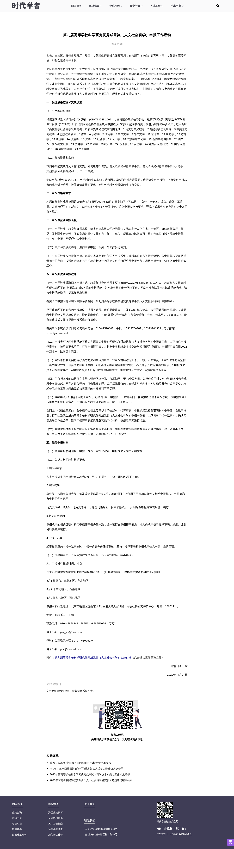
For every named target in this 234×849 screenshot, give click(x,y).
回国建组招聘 (19, 834)
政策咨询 (17, 812)
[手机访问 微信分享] (230, 842)
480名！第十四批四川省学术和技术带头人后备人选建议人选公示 (86, 768)
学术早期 (176, 5)
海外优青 (94, 5)
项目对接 (17, 823)
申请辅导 (17, 829)
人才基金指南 (55, 823)
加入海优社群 (55, 834)
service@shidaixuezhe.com (102, 828)
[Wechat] (160, 828)
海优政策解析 (55, 812)
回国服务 (76, 5)
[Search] (217, 5)
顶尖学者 (135, 5)
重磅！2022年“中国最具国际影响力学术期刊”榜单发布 (80, 762)
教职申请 (17, 818)
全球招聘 (114, 5)
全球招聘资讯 (55, 818)
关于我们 (89, 804)
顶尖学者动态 (55, 829)
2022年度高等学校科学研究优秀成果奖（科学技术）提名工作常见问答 (90, 774)
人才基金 (155, 5)
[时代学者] (26, 5)
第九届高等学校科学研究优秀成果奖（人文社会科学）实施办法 (93, 657)
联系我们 (89, 820)
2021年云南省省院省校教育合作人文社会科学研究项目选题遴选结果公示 (91, 780)
